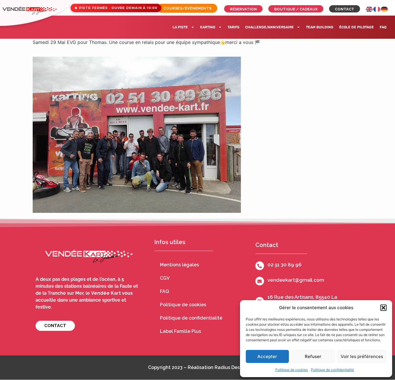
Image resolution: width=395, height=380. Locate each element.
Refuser (313, 356)
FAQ (383, 27)
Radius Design (231, 367)
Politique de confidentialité (332, 370)
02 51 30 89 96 (284, 265)
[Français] (377, 9)
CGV (165, 278)
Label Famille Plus (180, 331)
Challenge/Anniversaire (269, 27)
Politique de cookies (291, 370)
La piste (180, 27)
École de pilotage (356, 27)
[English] (369, 9)
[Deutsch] (384, 9)
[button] (383, 308)
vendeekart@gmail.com (295, 280)
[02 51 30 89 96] (259, 265)
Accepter (267, 356)
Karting (207, 27)
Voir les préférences (362, 356)
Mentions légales (179, 265)
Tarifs (233, 27)
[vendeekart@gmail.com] (259, 281)
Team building (319, 27)
